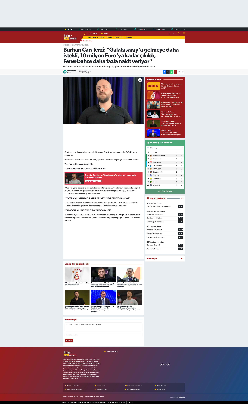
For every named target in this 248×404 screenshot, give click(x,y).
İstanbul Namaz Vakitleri (135, 385)
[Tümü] (182, 258)
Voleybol (129, 37)
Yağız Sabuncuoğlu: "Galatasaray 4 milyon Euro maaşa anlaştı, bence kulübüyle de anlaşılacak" (77, 308)
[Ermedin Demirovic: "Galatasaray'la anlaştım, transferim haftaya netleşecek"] (129, 297)
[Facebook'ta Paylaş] (164, 72)
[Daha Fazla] (175, 72)
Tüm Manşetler (102, 389)
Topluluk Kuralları (90, 396)
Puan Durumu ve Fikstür (74, 389)
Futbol (109, 37)
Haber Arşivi (161, 389)
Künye (82, 396)
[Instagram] (165, 364)
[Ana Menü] (183, 33)
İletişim (76, 396)
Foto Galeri (94, 33)
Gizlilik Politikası (68, 396)
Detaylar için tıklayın (165, 191)
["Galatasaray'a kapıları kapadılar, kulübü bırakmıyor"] (77, 274)
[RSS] (168, 364)
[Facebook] (161, 364)
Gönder (69, 340)
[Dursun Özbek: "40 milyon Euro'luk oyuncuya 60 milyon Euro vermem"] (129, 274)
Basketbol (118, 37)
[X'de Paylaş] (168, 72)
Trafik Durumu (161, 385)
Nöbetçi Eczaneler (73, 385)
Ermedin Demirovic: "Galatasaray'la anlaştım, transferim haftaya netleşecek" (128, 308)
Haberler (66, 45)
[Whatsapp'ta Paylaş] (171, 72)
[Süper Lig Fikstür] (182, 198)
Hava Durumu (102, 385)
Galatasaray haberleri (96, 37)
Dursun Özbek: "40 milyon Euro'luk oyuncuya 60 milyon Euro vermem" (129, 284)
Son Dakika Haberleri (133, 389)
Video (105, 33)
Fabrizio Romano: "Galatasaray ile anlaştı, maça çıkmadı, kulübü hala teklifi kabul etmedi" (102, 284)
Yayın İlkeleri (100, 396)
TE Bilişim (182, 397)
